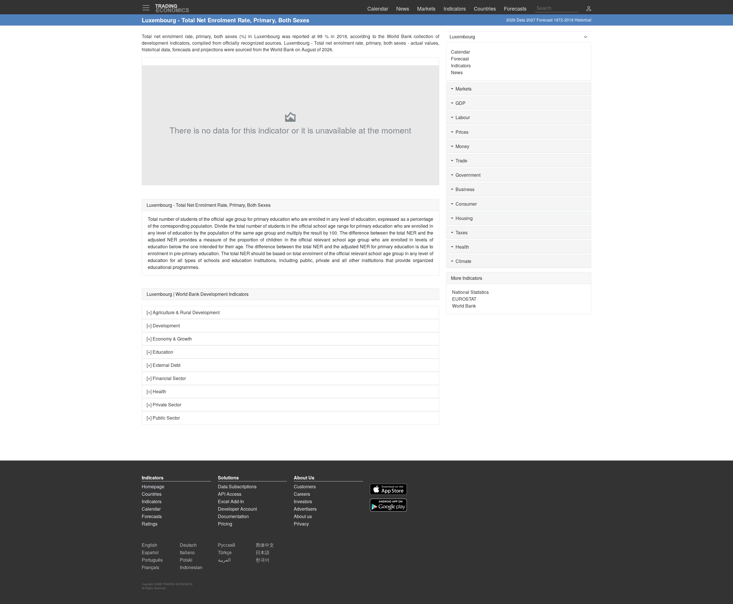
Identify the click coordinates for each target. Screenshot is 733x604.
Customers (305, 486)
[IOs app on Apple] (388, 489)
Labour (461, 117)
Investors (303, 501)
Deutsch (188, 545)
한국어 (262, 559)
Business (463, 189)
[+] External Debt (163, 365)
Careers (302, 494)
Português (152, 559)
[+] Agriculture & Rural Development (183, 312)
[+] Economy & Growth (169, 338)
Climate (462, 261)
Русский (226, 545)
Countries (151, 494)
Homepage (153, 486)
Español (150, 552)
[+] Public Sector (163, 417)
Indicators (461, 65)
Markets (462, 88)
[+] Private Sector (164, 404)
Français (150, 567)
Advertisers (305, 508)
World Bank (282, 49)
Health (461, 246)
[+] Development (163, 325)
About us (303, 516)
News (457, 72)
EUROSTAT (464, 299)
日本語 (262, 552)
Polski (186, 559)
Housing (463, 218)
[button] (589, 9)
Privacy (301, 523)
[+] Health (156, 391)
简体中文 (265, 545)
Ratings (149, 523)
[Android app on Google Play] (388, 505)
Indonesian (191, 567)
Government (466, 175)
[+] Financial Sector (166, 378)
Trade (460, 160)
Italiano (187, 552)
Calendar (460, 51)
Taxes (460, 232)
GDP (459, 103)
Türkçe (225, 552)
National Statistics (470, 292)
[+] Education (160, 352)
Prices (460, 132)
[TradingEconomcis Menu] (148, 7)
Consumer (465, 203)
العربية (224, 559)
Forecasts (152, 516)
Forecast (460, 58)
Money (461, 146)
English (149, 545)
